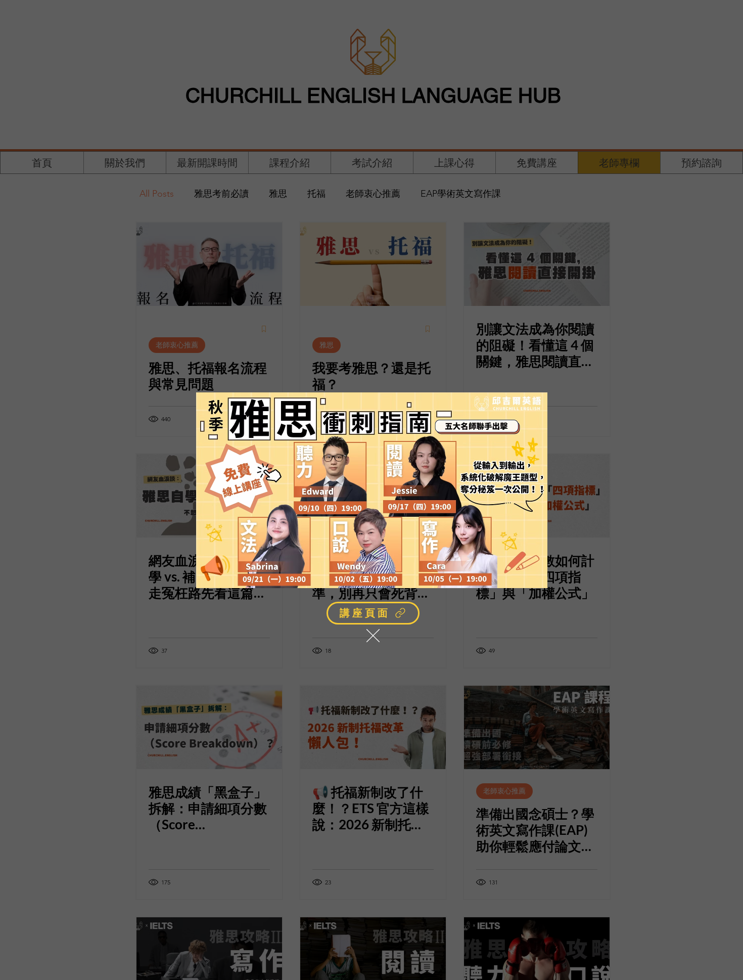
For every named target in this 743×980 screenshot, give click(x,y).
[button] (373, 635)
